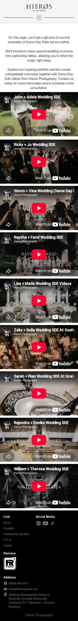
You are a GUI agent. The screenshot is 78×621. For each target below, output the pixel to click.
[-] (38, 523)
